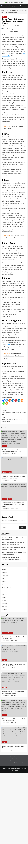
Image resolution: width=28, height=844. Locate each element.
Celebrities (5, 575)
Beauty (4, 569)
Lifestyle (4, 603)
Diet (3, 578)
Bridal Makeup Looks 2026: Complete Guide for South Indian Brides (14, 553)
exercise (8, 344)
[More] (6, 403)
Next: (12, 419)
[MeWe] (19, 400)
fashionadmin (6, 25)
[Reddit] (9, 400)
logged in (11, 520)
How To (4, 600)
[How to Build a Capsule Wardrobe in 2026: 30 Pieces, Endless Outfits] (14, 681)
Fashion (4, 581)
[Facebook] (3, 400)
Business (5, 498)
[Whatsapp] (3, 403)
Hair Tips (4, 594)
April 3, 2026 (13, 453)
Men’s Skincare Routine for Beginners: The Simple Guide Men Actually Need (13, 543)
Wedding (4, 609)
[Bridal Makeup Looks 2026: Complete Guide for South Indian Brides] (14, 708)
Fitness (4, 16)
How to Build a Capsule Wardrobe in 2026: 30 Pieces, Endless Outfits (13, 548)
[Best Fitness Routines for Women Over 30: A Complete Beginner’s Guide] (14, 439)
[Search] (26, 5)
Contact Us (13, 757)
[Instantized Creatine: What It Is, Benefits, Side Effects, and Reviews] (14, 465)
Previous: (14, 412)
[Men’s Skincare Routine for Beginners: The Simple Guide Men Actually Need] (14, 653)
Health (9, 472)
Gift (3, 591)
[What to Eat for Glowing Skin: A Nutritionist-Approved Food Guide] (14, 735)
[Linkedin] (12, 400)
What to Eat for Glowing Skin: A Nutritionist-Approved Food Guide (11, 558)
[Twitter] (6, 400)
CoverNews (23, 768)
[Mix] (22, 400)
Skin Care (4, 606)
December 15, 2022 (15, 25)
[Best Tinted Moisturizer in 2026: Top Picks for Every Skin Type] (14, 626)
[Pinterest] (15, 400)
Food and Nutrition (7, 588)
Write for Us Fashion (18, 763)
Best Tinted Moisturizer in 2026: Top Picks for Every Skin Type (13, 538)
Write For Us (7, 763)
